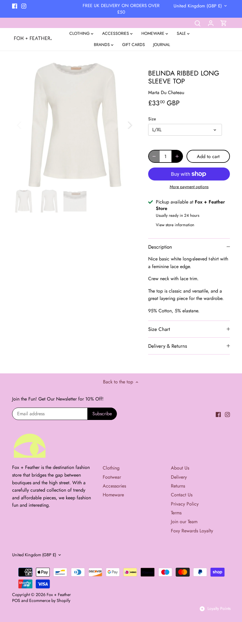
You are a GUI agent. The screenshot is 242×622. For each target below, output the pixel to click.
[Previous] (27, 125)
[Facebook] (14, 5)
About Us (180, 468)
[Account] (210, 23)
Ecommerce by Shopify (49, 600)
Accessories (114, 485)
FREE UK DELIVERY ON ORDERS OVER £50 (121, 8)
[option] (74, 124)
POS (16, 600)
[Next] (122, 125)
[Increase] (177, 156)
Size (152, 119)
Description (160, 246)
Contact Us (181, 494)
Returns (178, 485)
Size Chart (159, 329)
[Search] (197, 23)
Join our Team (184, 521)
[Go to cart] (223, 23)
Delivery (179, 477)
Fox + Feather (59, 595)
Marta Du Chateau (166, 92)
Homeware (113, 494)
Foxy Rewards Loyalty (192, 530)
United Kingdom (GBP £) (198, 6)
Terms (176, 512)
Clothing (111, 468)
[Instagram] (23, 5)
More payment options (189, 187)
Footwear (112, 477)
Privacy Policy (185, 503)
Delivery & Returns (167, 345)
